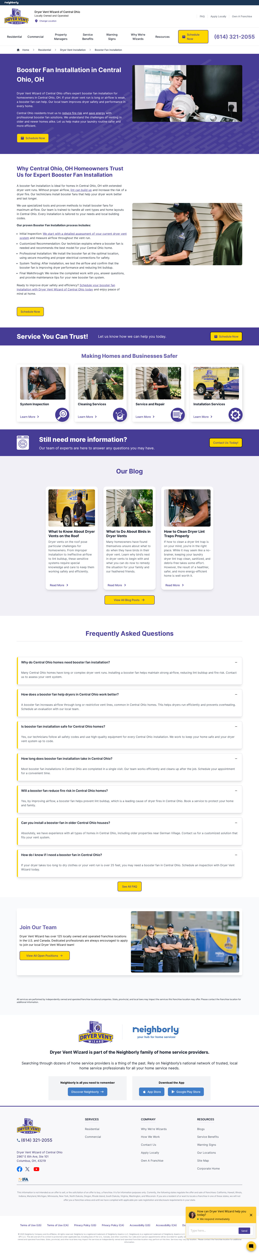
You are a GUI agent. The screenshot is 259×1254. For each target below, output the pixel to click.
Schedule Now (35, 138)
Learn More (27, 416)
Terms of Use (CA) (58, 1225)
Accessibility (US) (140, 1225)
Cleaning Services (92, 404)
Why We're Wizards (154, 1129)
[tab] (14, 36)
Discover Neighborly (85, 1092)
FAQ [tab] (202, 16)
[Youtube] (36, 1169)
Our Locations (206, 1152)
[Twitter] (28, 1169)
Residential (92, 1129)
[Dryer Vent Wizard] (16, 16)
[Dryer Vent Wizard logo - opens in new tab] (96, 1032)
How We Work (150, 1136)
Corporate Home (208, 1168)
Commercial (93, 1136)
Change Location (47, 21)
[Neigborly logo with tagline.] (156, 1032)
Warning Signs (206, 1144)
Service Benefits (208, 1136)
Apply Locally (150, 1152)
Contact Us (148, 1144)
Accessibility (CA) (166, 1225)
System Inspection (34, 404)
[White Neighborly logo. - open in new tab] (11, 2)
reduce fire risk (72, 113)
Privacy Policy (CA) (113, 1225)
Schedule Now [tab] (193, 37)
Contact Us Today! (225, 442)
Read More (57, 585)
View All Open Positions (42, 955)
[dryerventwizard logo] (45, 1126)
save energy (97, 113)
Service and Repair (150, 404)
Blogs (201, 1129)
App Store (154, 1092)
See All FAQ (129, 886)
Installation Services (209, 404)
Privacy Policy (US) (85, 1225)
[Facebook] (19, 1169)
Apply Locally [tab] (218, 16)
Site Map (203, 1160)
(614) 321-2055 (36, 1140)
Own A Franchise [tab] (242, 16)
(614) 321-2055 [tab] (234, 37)
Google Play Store (188, 1092)
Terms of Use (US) (30, 1225)
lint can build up (81, 190)
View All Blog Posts (127, 600)
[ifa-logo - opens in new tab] (23, 1180)
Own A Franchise (152, 1160)
